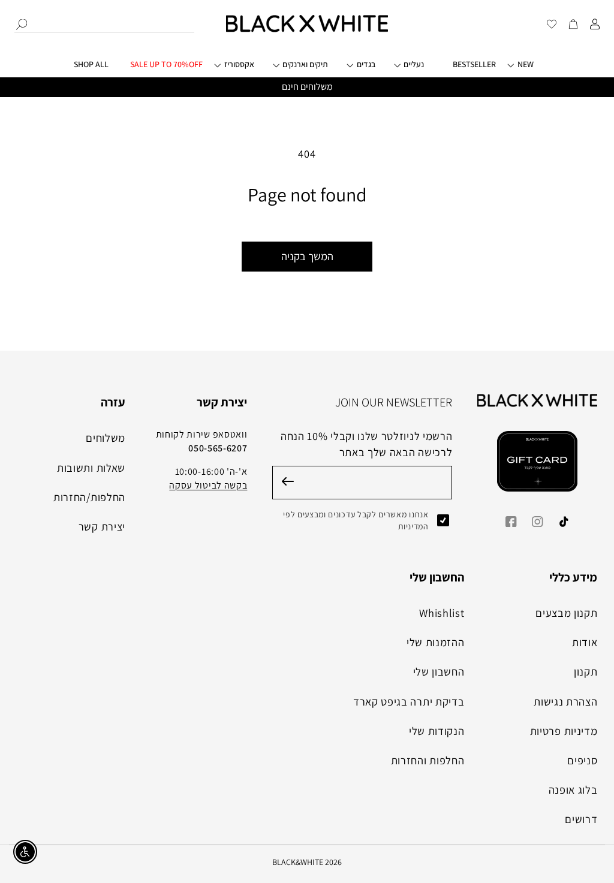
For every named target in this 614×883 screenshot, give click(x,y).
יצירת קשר (102, 526)
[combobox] (104, 23)
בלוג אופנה (573, 789)
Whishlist (441, 612)
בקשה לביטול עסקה (208, 485)
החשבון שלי (439, 671)
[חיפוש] (21, 24)
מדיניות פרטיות (564, 731)
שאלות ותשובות (91, 467)
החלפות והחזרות (428, 760)
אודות (584, 642)
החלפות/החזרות (89, 497)
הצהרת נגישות (565, 701)
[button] (242, 70)
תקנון (585, 671)
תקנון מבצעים (566, 612)
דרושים (581, 819)
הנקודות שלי (437, 731)
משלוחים (105, 437)
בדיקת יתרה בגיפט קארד (409, 701)
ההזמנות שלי (436, 642)
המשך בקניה (307, 256)
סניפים (582, 760)
